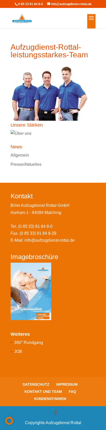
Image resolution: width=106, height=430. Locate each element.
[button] (9, 421)
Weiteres (20, 334)
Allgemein (20, 155)
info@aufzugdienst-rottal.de (49, 240)
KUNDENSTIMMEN (50, 399)
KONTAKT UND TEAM (43, 392)
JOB (18, 351)
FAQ (72, 392)
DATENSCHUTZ (36, 384)
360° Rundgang (28, 342)
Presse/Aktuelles (26, 164)
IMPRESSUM (67, 384)
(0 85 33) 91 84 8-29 (38, 233)
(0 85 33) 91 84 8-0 (35, 226)
